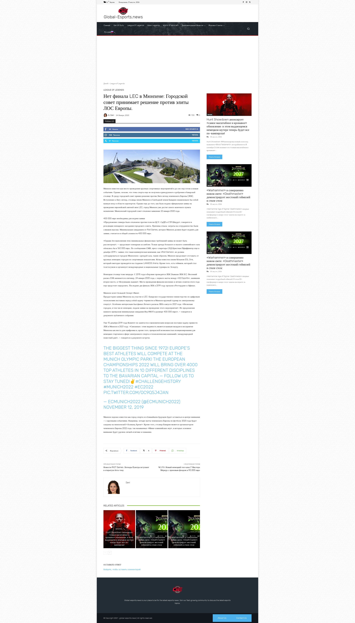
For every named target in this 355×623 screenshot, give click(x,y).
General (119, 529)
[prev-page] (105, 553)
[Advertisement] (177, 58)
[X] (250, 2)
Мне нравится (191, 129)
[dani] (105, 115)
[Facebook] (243, 2)
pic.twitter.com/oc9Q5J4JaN (135, 392)
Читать (195, 135)
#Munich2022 (118, 387)
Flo (208, 137)
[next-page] (109, 553)
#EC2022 (144, 387)
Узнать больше (214, 157)
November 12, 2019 (123, 407)
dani (112, 115)
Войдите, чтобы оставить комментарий (121, 569)
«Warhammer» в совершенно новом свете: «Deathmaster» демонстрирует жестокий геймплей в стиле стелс (151, 541)
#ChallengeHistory (158, 381)
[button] (248, 29)
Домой (105, 84)
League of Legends (117, 84)
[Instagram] (246, 2)
